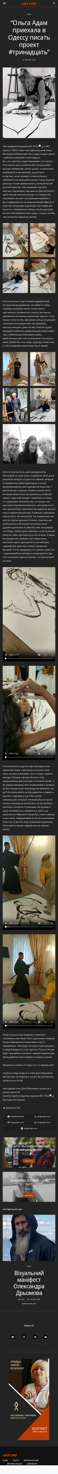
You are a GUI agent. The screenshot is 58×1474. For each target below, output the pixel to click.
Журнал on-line (31, 1460)
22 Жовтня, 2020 (29, 60)
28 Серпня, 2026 (33, 1299)
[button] (23, 1304)
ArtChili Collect (15, 1464)
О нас (5, 1460)
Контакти (32, 1464)
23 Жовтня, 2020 (29, 1189)
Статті (29, 14)
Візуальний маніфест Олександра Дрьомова (29, 1283)
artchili (21, 1299)
